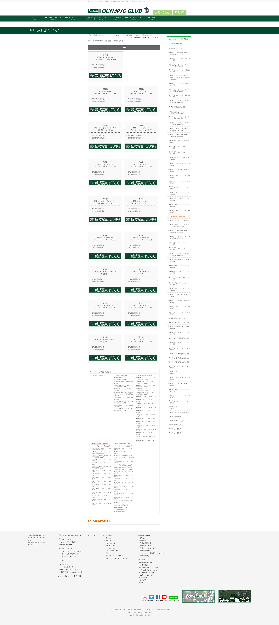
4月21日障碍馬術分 (134, 281)
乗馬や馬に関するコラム (146, 535)
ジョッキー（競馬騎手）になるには (152, 553)
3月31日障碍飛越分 (98, 315)
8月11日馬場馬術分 (98, 208)
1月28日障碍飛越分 (134, 349)
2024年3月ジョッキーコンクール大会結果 (101, 496)
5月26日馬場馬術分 (134, 245)
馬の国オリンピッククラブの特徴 (69, 576)
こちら (171, 601)
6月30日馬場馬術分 (98, 245)
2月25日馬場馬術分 (134, 313)
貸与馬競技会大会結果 (120, 375)
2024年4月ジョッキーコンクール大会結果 (101, 492)
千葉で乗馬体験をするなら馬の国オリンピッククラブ (76, 535)
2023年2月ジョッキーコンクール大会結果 (123, 494)
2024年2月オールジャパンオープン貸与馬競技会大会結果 (101, 467)
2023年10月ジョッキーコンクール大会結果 (124, 458)
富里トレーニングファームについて (117, 558)
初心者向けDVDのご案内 (69, 569)
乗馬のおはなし (145, 556)
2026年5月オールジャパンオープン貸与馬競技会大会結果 (123, 378)
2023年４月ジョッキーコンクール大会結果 (124, 486)
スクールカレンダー (147, 575)
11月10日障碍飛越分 (98, 138)
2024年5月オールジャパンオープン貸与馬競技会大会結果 (101, 456)
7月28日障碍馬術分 (134, 211)
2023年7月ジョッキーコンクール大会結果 (123, 472)
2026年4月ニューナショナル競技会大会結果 (123, 382)
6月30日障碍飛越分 (98, 248)
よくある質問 (107, 535)
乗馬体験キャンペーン (66, 539)
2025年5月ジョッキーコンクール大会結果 (145, 426)
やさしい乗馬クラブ (68, 567)
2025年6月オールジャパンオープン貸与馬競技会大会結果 (145, 386)
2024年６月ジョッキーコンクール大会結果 (101, 485)
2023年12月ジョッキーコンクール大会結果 (124, 449)
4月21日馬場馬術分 (134, 279)
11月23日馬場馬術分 (134, 99)
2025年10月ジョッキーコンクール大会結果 (146, 407)
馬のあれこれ (144, 538)
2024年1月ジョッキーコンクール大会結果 (101, 503)
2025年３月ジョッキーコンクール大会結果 (146, 433)
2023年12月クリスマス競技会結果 (123, 446)
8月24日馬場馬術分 (134, 172)
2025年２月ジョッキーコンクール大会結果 (146, 437)
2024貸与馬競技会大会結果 (100, 444)
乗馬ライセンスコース (66, 548)
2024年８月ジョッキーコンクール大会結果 (101, 478)
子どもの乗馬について (113, 551)
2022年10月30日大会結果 (121, 505)
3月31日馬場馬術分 (98, 313)
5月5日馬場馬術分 (98, 279)
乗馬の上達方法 (145, 551)
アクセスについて (111, 546)
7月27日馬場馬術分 (134, 208)
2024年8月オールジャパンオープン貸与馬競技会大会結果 (101, 452)
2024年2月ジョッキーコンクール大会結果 (101, 500)
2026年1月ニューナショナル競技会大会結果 (123, 405)
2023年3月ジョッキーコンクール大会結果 (123, 490)
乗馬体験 (180, 12)
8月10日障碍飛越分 (98, 211)
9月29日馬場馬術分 (98, 172)
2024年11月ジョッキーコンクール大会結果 (101, 463)
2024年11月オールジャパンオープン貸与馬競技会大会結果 (101, 449)
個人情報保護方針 (146, 562)
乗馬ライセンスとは (147, 548)
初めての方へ (63, 564)
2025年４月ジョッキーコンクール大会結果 (146, 429)
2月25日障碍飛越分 (134, 315)
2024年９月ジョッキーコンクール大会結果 (101, 474)
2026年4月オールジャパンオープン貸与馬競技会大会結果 (123, 386)
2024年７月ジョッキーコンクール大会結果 (101, 481)
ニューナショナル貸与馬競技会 (100, 372)
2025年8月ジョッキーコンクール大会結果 (145, 415)
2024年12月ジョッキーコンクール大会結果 (101, 460)
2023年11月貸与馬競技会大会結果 (123, 455)
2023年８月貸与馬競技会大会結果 (123, 469)
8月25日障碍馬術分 (134, 174)
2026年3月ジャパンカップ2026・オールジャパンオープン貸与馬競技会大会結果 (123, 394)
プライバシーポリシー (148, 609)
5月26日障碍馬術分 (134, 248)
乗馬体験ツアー (66, 544)
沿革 (141, 582)
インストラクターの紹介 (148, 570)
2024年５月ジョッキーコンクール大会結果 (101, 489)
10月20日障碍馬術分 (134, 138)
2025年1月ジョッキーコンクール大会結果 (145, 440)
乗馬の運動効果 (145, 543)
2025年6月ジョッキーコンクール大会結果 (145, 422)
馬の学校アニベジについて (114, 556)
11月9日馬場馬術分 (98, 135)
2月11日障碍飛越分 (98, 349)
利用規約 (158, 609)
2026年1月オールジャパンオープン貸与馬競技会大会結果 (123, 409)
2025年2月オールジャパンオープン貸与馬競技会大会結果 (145, 393)
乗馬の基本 (144, 540)
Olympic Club (146, 615)
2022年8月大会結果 (119, 509)
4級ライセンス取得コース (70, 556)
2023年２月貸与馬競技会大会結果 (123, 465)
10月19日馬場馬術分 (134, 135)
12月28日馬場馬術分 (98, 65)
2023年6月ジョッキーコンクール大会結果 (123, 479)
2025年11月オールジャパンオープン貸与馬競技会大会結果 (146, 378)
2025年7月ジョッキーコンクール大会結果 (145, 419)
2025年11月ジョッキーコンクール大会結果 (146, 404)
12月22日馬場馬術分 (98, 99)
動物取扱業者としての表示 (149, 567)
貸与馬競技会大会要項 (98, 375)
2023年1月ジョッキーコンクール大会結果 (123, 497)
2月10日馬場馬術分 (98, 347)
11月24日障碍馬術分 (134, 101)
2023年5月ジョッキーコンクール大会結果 (123, 483)
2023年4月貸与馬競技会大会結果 (123, 467)
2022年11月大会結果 (119, 503)
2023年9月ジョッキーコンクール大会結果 (123, 462)
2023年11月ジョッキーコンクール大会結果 (124, 452)
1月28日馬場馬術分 (134, 347)
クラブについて (110, 548)
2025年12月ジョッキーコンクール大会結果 (146, 400)
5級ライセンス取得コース (70, 554)
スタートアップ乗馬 (68, 542)
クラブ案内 (144, 565)
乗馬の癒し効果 (145, 546)
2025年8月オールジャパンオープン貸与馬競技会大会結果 (145, 382)
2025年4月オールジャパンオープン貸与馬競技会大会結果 (145, 389)
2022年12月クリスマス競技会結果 (123, 500)
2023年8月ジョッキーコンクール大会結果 (123, 475)
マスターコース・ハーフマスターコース (75, 551)
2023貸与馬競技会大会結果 (122, 444)
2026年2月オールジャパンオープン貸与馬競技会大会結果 (123, 402)
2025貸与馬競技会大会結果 (144, 375)
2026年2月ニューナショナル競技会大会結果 (123, 398)
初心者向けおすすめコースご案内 (72, 572)
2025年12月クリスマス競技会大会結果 (146, 397)
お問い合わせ (162, 12)
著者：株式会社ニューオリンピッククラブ (145, 37)
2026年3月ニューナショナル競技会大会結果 (123, 389)
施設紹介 (143, 580)
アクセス (61, 560)
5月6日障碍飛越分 (98, 281)
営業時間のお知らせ (147, 572)
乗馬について (110, 540)
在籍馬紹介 (144, 577)
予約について (110, 553)
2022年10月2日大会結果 (120, 507)
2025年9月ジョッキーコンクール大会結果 (145, 411)
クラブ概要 (141, 559)
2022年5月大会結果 (119, 511)
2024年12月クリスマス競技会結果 (101, 446)
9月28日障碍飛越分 (98, 174)
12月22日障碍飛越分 (98, 101)
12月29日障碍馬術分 (98, 67)
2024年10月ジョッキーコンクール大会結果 (101, 470)
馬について (109, 538)
